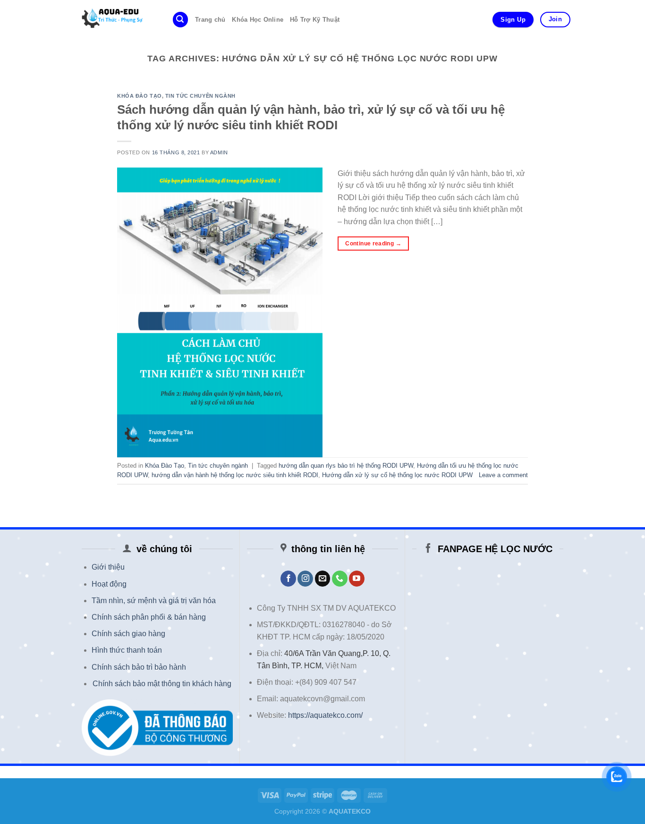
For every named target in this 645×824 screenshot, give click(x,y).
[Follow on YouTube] (357, 579)
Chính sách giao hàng (128, 634)
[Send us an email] (323, 579)
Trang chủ (210, 19)
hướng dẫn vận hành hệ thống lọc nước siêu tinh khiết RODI (235, 475)
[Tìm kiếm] (180, 19)
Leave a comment (503, 475)
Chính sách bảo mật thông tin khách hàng (162, 684)
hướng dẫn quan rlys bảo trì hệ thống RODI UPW (346, 465)
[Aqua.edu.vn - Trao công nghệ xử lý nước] (116, 19)
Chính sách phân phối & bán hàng (149, 617)
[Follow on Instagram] (305, 579)
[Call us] (340, 579)
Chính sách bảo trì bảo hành (139, 667)
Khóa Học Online (257, 19)
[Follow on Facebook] (288, 579)
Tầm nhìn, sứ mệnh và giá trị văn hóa (154, 601)
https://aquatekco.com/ (325, 715)
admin (219, 152)
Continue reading (373, 243)
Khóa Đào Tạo (139, 96)
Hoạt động (109, 584)
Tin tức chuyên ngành (200, 96)
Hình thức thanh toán (127, 650)
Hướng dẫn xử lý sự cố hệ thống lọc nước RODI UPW (397, 475)
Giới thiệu (108, 567)
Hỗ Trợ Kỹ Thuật (314, 19)
